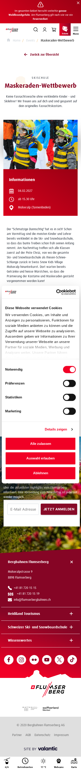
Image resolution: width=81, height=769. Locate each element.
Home (16, 40)
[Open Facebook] (9, 659)
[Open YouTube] (47, 659)
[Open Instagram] (21, 659)
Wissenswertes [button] (20, 640)
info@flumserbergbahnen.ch (32, 599)
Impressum (61, 735)
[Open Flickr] (34, 659)
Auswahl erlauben (40, 458)
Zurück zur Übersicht (44, 54)
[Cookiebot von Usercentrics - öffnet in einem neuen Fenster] (57, 292)
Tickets (65, 34)
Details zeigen (56, 429)
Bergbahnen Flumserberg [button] (28, 562)
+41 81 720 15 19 (29, 593)
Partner (17, 735)
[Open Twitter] (59, 659)
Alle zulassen (40, 444)
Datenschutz (42, 735)
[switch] (69, 383)
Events (30, 40)
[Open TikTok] (72, 659)
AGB (28, 735)
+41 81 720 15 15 (25, 588)
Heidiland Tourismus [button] (24, 614)
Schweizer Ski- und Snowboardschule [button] (37, 627)
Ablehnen (40, 473)
